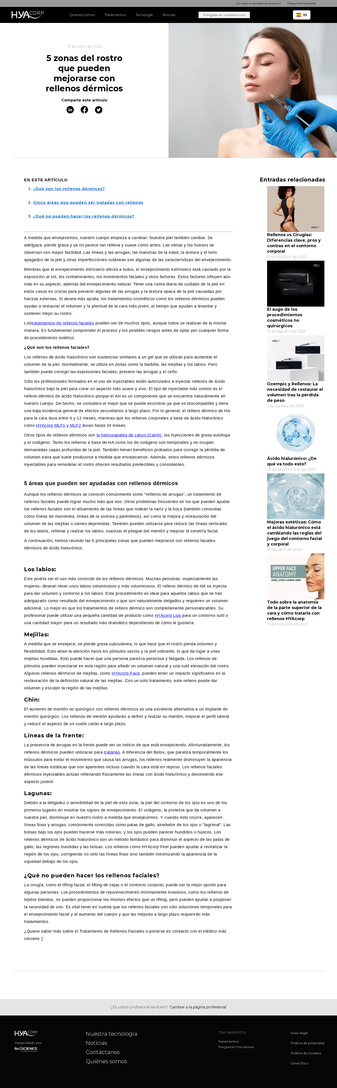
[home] (29, 15)
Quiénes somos (106, 1061)
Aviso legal (298, 1033)
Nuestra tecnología (111, 1033)
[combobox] (301, 15)
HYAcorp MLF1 (50, 425)
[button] (116, 15)
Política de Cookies (305, 1053)
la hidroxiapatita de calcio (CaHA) (129, 435)
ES (305, 15)
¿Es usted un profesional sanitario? (258, 3)
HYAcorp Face (126, 673)
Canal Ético (299, 1063)
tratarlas (112, 752)
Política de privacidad (307, 1043)
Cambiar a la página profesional (198, 1007)
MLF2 (75, 425)
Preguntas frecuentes (236, 1047)
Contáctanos (103, 1052)
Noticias (96, 1043)
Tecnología (144, 15)
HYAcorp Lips (168, 615)
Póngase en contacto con (224, 15)
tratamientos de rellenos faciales (62, 323)
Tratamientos (228, 1041)
